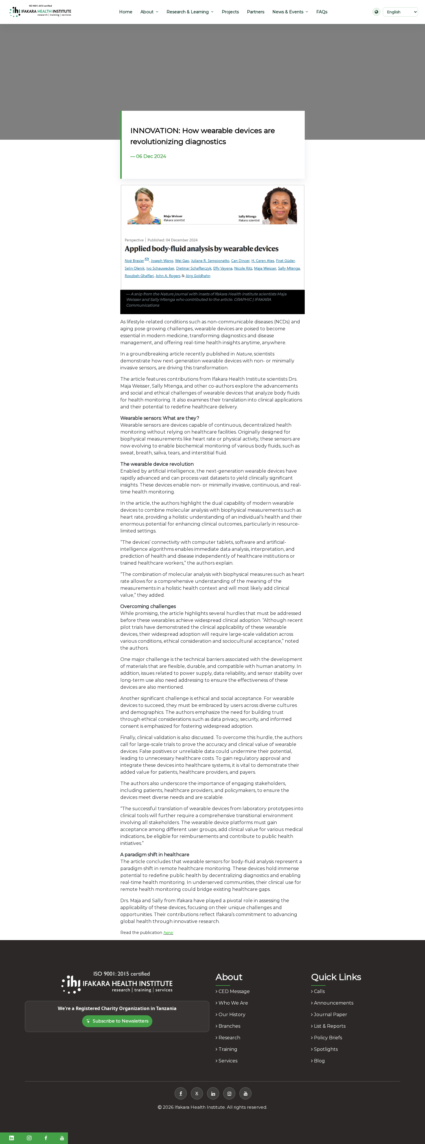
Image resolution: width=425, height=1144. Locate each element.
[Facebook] (181, 1093)
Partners (255, 11)
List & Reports (329, 1026)
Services (227, 1061)
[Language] (376, 12)
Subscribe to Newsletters (120, 1021)
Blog (319, 1061)
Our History (231, 1014)
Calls (319, 991)
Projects (230, 11)
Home (125, 11)
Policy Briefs (327, 1037)
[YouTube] (245, 1093)
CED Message (233, 991)
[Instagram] (229, 1093)
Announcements (333, 1003)
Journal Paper (330, 1014)
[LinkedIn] (213, 1093)
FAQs (321, 11)
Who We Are (232, 1003)
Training (227, 1049)
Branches (228, 1026)
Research (228, 1037)
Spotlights (325, 1049)
